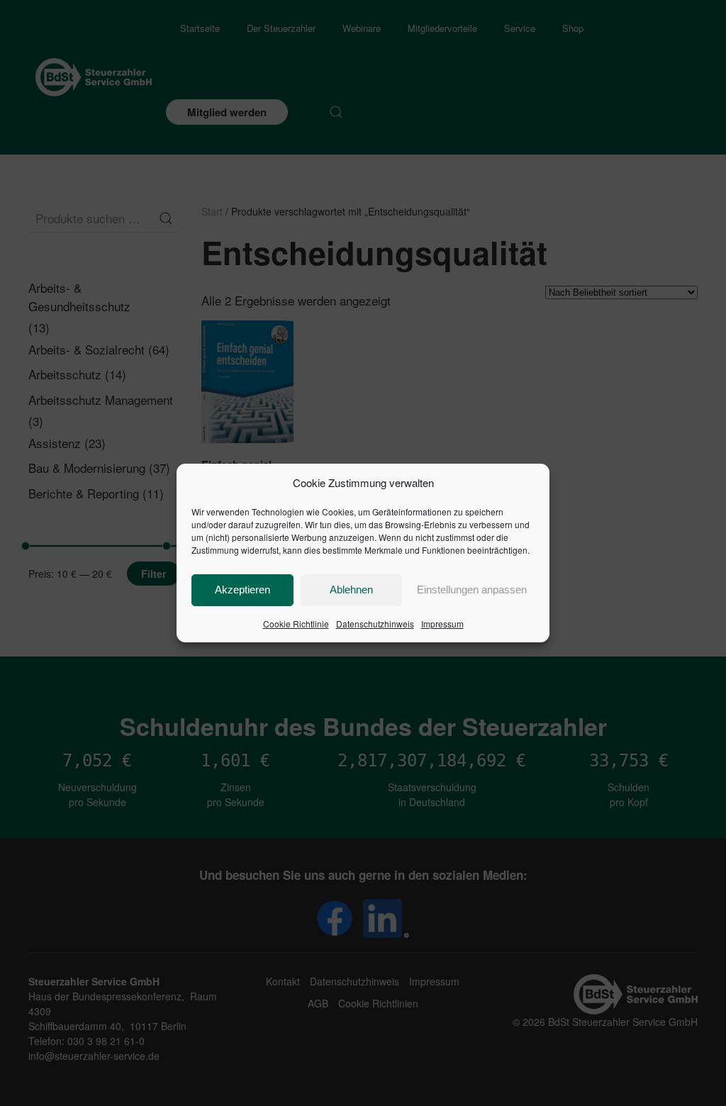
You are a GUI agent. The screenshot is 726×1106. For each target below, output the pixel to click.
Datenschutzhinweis (375, 624)
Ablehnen (351, 589)
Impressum (442, 624)
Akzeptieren (242, 589)
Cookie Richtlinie (296, 624)
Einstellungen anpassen (472, 589)
